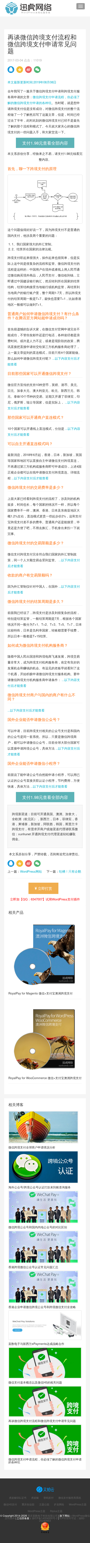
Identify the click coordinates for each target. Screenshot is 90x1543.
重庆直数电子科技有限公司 (43, 1515)
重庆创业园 (28, 1504)
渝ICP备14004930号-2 (45, 1518)
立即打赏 (44, 888)
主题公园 (44, 1504)
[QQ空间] (19, 69)
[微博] (28, 69)
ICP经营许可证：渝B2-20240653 (62, 1519)
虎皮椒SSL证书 (17, 1497)
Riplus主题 (56, 1511)
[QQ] (11, 69)
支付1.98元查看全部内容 (45, 143)
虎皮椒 (35, 1497)
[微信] (37, 69)
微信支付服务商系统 (69, 1497)
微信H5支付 (10, 1504)
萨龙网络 (59, 1504)
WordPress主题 (77, 1504)
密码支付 (49, 1497)
